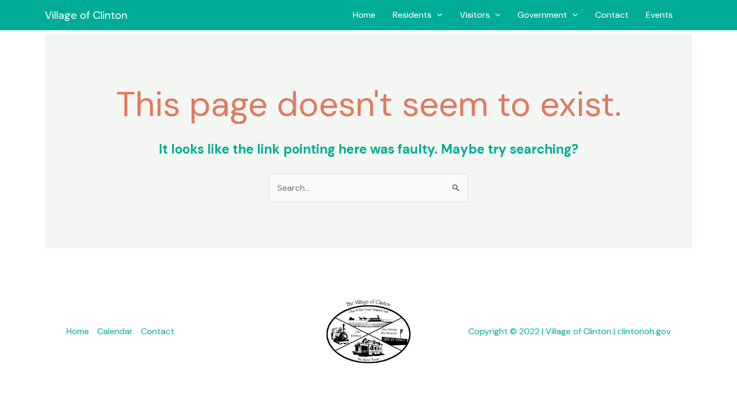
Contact (612, 14)
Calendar (115, 331)
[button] (437, 15)
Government (542, 14)
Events (659, 14)
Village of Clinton (86, 15)
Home (364, 14)
